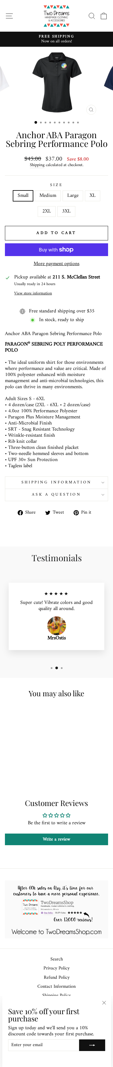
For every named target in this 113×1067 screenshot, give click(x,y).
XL (93, 195)
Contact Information (56, 987)
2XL (46, 211)
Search (56, 959)
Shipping (37, 165)
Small (23, 195)
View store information (33, 293)
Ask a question (56, 494)
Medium (47, 195)
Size (56, 185)
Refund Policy (57, 978)
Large (73, 195)
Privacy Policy (56, 968)
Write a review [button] (56, 839)
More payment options (56, 264)
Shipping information (56, 482)
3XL (66, 211)
